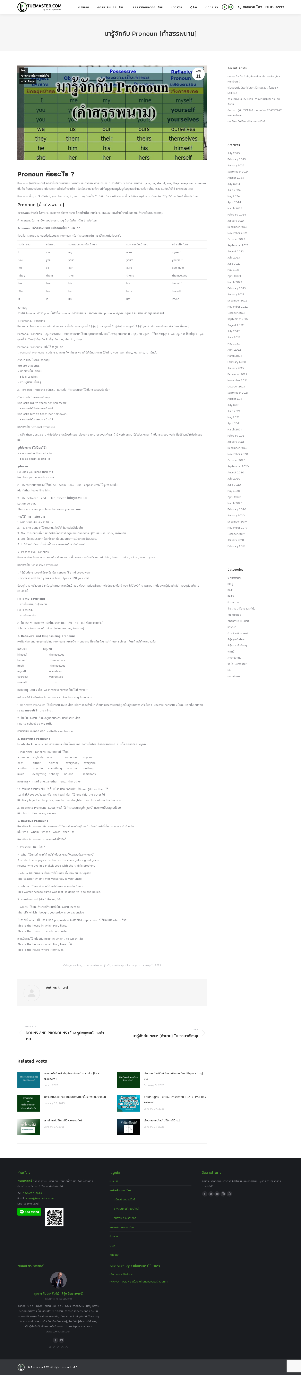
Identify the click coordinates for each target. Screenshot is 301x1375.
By (132, 965)
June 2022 (234, 337)
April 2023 (234, 276)
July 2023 (233, 257)
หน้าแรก (114, 1181)
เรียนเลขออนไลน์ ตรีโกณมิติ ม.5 (162, 1120)
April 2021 (233, 423)
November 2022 (237, 306)
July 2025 (233, 153)
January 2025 (235, 165)
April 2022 (234, 349)
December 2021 (237, 374)
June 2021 (233, 411)
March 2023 (234, 282)
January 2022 (235, 368)
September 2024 (238, 171)
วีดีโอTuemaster (237, 664)
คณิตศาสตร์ (234, 614)
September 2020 (238, 466)
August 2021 (235, 398)
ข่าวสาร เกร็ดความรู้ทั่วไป (35, 75)
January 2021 (235, 441)
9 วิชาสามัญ (234, 578)
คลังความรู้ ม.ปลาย (238, 621)
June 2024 (234, 190)
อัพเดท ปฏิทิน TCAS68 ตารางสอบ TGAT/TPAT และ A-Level (175, 1099)
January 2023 (235, 294)
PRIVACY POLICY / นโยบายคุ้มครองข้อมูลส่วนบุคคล (139, 1281)
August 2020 (235, 472)
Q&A (112, 1245)
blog (23, 70)
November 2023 (237, 233)
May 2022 (233, 343)
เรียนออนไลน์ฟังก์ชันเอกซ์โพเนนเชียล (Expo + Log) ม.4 (173, 1076)
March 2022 (234, 355)
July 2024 (233, 184)
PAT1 (230, 590)
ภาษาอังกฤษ (28, 81)
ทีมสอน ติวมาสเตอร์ (125, 1218)
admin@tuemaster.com (39, 1198)
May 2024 (233, 196)
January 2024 (235, 220)
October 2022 (236, 312)
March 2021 (234, 429)
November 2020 (237, 454)
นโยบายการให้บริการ (121, 1274)
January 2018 (235, 540)
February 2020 (236, 509)
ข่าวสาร (114, 1236)
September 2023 (237, 245)
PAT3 (230, 596)
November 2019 (237, 527)
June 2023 (233, 263)
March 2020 (234, 503)
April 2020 (234, 497)
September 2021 (237, 392)
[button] (50, 1347)
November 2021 (237, 380)
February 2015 (236, 546)
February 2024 (236, 214)
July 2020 (233, 478)
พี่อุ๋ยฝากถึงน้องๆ (237, 645)
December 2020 (237, 448)
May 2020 (233, 491)
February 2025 (236, 159)
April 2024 (234, 202)
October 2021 (236, 386)
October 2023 (236, 239)
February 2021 (236, 435)
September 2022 (238, 319)
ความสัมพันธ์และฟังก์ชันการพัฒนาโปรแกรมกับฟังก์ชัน (75, 1096)
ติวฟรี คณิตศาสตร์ (237, 633)
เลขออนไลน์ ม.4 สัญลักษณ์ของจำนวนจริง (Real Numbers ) (72, 1076)
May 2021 (233, 417)
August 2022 (235, 325)
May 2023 (233, 270)
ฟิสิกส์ (231, 651)
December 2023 (237, 227)
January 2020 (236, 515)
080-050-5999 (32, 1193)
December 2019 (237, 521)
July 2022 (233, 331)
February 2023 (236, 288)
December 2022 (237, 300)
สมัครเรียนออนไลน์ (124, 1199)
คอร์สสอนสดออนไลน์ (122, 1227)
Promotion (233, 602)
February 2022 (236, 362)
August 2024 (235, 177)
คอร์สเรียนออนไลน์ (120, 1190)
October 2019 (236, 534)
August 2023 (235, 251)
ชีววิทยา (231, 627)
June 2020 (234, 484)
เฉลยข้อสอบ (234, 676)
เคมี (229, 670)
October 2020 (236, 460)
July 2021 (233, 405)
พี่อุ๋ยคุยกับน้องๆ (236, 639)
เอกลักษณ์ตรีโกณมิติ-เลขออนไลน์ (63, 1120)
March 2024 (234, 208)
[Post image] (28, 1080)
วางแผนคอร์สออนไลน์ (126, 1208)
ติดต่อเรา (115, 1254)
